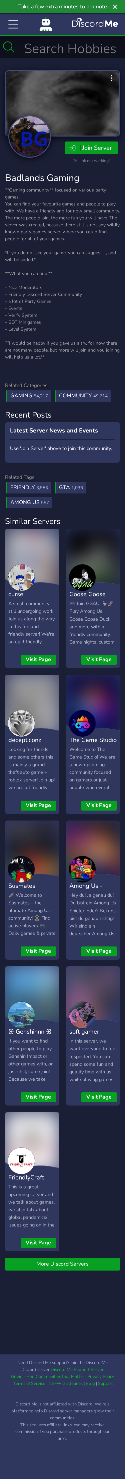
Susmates (21, 886)
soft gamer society (84, 1036)
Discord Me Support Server (77, 1370)
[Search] (9, 47)
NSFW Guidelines (65, 1384)
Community (83, 395)
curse (15, 594)
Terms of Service (29, 1384)
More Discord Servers (62, 1264)
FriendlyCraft (26, 1177)
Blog (90, 1384)
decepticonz (24, 740)
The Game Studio (93, 740)
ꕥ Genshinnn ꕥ (30, 1031)
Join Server (97, 148)
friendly (29, 487)
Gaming (29, 395)
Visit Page (38, 659)
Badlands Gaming (42, 178)
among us (29, 502)
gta (71, 487)
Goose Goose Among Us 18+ (90, 599)
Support (106, 1384)
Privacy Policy (100, 1377)
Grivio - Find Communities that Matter (47, 1377)
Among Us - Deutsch (86, 890)
